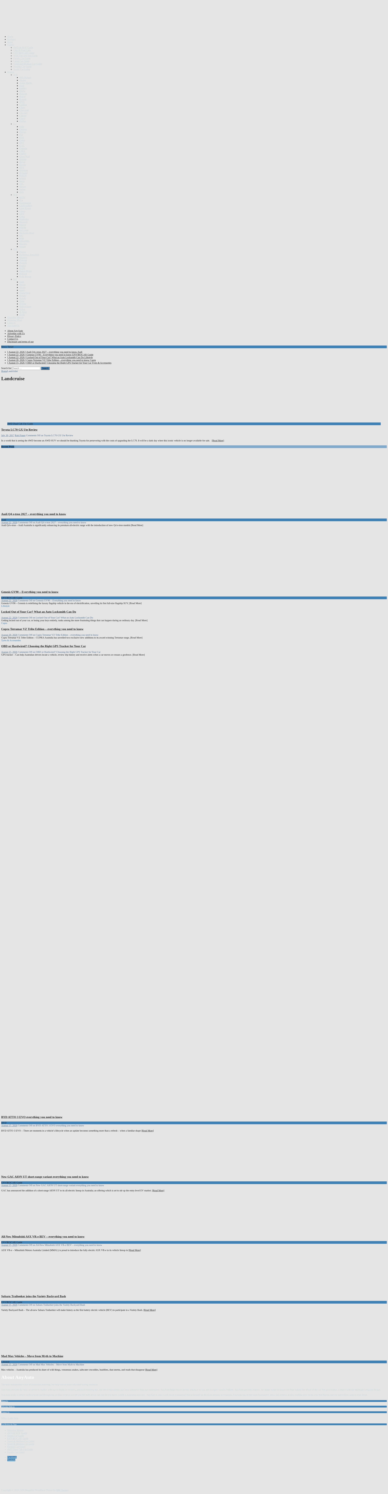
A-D (15, 74)
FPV (21, 143)
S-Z (15, 279)
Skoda (22, 287)
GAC (22, 145)
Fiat (21, 134)
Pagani (22, 252)
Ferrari (22, 132)
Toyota (22, 303)
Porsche (23, 263)
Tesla (21, 301)
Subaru (22, 295)
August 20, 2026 (9, 635)
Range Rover (25, 271)
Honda (22, 164)
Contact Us (12, 339)
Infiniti (22, 178)
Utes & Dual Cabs (22, 50)
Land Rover (25, 208)
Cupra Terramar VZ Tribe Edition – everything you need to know (42, 629)
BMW (22, 91)
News (10, 42)
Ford (21, 137)
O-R (15, 249)
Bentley (23, 88)
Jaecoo (22, 186)
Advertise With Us (8, 1407)
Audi (21, 85)
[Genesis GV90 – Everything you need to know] (58, 586)
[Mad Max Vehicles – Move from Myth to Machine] (32, 1350)
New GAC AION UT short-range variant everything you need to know (45, 1176)
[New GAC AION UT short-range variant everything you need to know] (32, 1171)
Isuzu (22, 181)
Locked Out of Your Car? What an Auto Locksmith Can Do (38, 611)
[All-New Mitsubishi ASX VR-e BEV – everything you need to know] (32, 1230)
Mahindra (24, 219)
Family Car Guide (22, 58)
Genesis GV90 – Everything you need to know (30, 591)
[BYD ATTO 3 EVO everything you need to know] (58, 1111)
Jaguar (22, 189)
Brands (10, 72)
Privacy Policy (14, 336)
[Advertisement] (56, 25)
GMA (22, 151)
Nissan (22, 246)
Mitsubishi (24, 241)
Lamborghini (25, 205)
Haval (22, 162)
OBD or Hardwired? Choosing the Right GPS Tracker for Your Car (43, 646)
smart (22, 290)
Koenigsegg (25, 203)
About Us (4, 1401)
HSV (21, 167)
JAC (21, 184)
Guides (10, 44)
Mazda (22, 227)
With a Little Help (9, 1418)
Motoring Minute (15, 317)
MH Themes (62, 1490)
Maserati (23, 222)
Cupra (22, 118)
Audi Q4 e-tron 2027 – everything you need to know (33, 514)
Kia (21, 200)
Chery (22, 107)
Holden (23, 159)
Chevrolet (24, 110)
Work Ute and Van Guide (25, 55)
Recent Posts (7, 446)
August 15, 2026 (9, 652)
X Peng (23, 312)
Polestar (23, 260)
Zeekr (22, 314)
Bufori (22, 96)
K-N (15, 194)
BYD (22, 102)
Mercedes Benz (26, 233)
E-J (15, 124)
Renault (23, 274)
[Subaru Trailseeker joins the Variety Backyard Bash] (32, 1290)
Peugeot (23, 257)
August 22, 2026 (9, 522)
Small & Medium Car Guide (20, 1441)
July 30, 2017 (7, 435)
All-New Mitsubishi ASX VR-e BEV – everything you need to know (43, 1236)
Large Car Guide (21, 61)
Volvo (22, 309)
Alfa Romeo (25, 77)
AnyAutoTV (13, 325)
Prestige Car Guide (22, 66)
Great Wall (24, 156)
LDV (22, 214)
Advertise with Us (16, 333)
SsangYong (24, 293)
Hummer (23, 170)
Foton (22, 140)
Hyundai (23, 173)
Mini (21, 238)
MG (21, 235)
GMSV (23, 154)
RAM (22, 268)
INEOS (23, 175)
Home (10, 36)
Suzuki (22, 298)
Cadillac (23, 104)
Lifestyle (11, 323)
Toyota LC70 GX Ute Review (19, 429)
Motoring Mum (14, 320)
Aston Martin (25, 83)
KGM (22, 197)
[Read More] (218, 440)
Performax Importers (29, 254)
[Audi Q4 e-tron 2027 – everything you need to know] (58, 508)
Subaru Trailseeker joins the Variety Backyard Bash (33, 1296)
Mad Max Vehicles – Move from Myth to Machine (32, 1356)
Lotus (22, 216)
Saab (21, 282)
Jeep (21, 192)
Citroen (23, 115)
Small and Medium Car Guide (27, 64)
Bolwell (23, 94)
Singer (22, 284)
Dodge (22, 121)
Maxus (22, 224)
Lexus (22, 211)
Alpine (22, 80)
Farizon (23, 129)
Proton (22, 265)
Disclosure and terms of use (20, 341)
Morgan (23, 244)
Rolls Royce (25, 276)
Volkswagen (25, 306)
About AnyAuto (15, 330)
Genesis (23, 148)
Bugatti (22, 99)
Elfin (21, 126)
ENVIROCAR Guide (23, 53)
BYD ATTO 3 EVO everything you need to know (31, 1117)
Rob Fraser (20, 435)
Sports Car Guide (21, 69)
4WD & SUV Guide (23, 47)
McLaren (23, 230)
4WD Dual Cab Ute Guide (20, 1449)
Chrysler (23, 113)
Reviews (11, 39)
